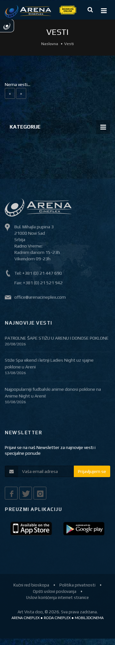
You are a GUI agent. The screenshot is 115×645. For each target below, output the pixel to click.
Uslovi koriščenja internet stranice (57, 597)
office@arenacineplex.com (40, 297)
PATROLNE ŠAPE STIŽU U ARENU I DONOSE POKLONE (57, 338)
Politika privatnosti (77, 585)
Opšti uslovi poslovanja (54, 591)
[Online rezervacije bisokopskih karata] (67, 9)
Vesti (69, 44)
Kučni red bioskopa (31, 585)
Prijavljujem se (92, 471)
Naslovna (49, 44)
